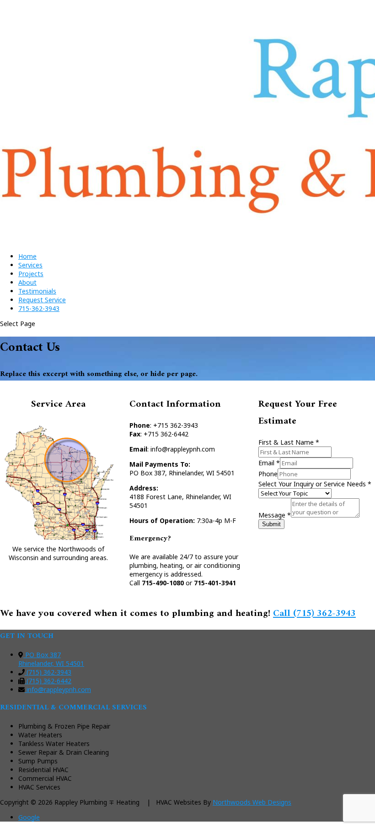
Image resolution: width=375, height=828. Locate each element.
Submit (271, 524)
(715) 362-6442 (48, 680)
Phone (268, 473)
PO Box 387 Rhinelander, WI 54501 (51, 659)
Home (27, 256)
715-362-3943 (38, 308)
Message (274, 515)
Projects (30, 273)
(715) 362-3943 (48, 672)
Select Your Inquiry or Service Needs (314, 483)
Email (269, 462)
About (27, 282)
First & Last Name (288, 442)
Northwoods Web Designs (252, 802)
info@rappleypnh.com (58, 689)
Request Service (42, 299)
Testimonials (37, 291)
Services (30, 265)
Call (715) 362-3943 (314, 613)
